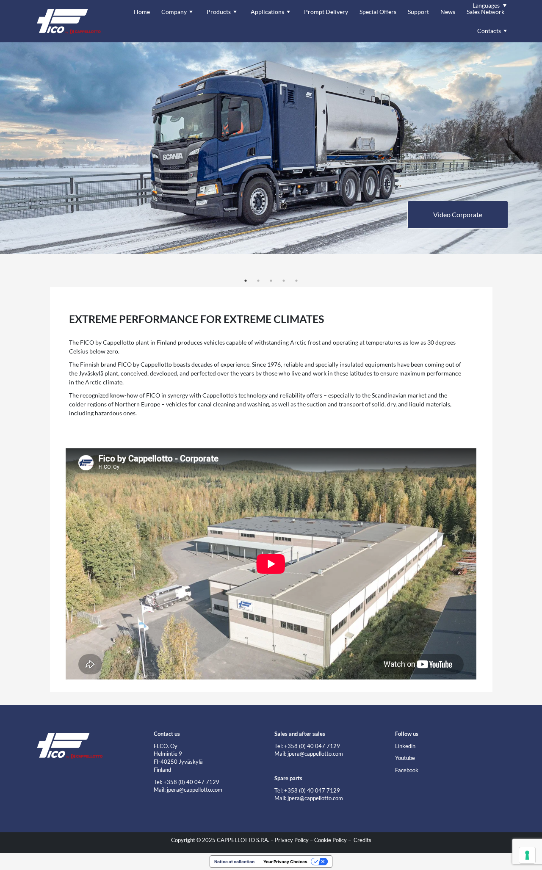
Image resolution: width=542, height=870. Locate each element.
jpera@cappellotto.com (194, 790)
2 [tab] (258, 280)
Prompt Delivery (326, 11)
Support (418, 11)
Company (174, 11)
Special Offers (377, 11)
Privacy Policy (292, 840)
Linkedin (405, 746)
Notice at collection (234, 861)
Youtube (405, 758)
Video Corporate (457, 214)
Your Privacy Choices (285, 861)
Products (219, 11)
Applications (267, 11)
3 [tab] (271, 280)
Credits (362, 840)
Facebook (406, 770)
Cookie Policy (330, 840)
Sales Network (485, 11)
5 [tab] (296, 280)
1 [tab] (245, 280)
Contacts (489, 30)
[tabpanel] (271, 148)
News (447, 11)
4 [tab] (283, 280)
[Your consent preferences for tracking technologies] (527, 855)
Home (142, 11)
